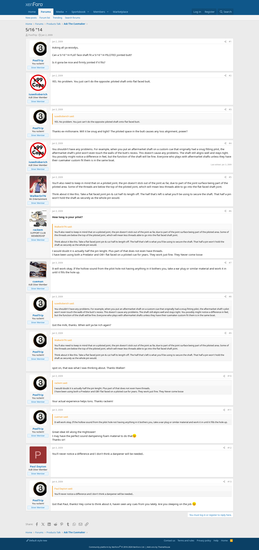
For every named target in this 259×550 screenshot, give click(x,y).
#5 (230, 177)
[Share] (225, 42)
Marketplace (120, 11)
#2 (230, 75)
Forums (46, 11)
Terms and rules (186, 540)
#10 (230, 375)
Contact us (169, 540)
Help (216, 540)
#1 (230, 41)
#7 (230, 262)
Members (99, 11)
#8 (230, 296)
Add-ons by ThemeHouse (158, 547)
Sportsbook (78, 11)
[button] (66, 11)
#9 (230, 333)
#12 (230, 447)
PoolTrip (32, 35)
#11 (230, 409)
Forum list (44, 17)
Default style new (38, 540)
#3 (230, 109)
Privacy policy (204, 540)
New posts (31, 17)
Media (60, 11)
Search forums (72, 17)
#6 (230, 211)
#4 (230, 143)
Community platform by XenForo (117, 547)
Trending (57, 17)
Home (32, 11)
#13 (230, 481)
